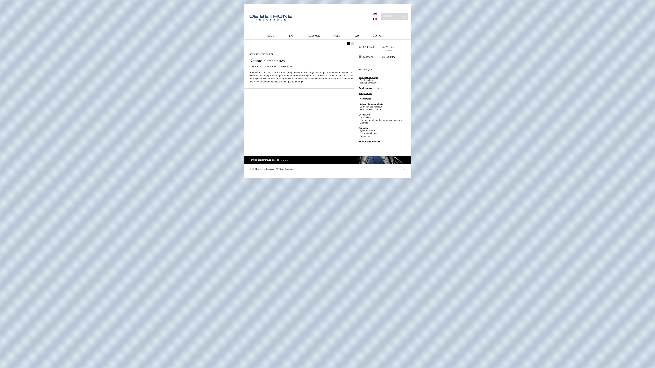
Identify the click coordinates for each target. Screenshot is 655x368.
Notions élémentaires (261, 54)
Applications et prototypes (371, 88)
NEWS (291, 35)
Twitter (390, 47)
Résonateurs (365, 99)
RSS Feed (368, 47)
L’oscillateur (364, 115)
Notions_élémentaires (369, 141)
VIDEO (336, 35)
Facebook (368, 56)
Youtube (390, 56)
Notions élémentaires (267, 60)
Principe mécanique (368, 77)
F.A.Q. (356, 35)
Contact (378, 35)
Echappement (365, 93)
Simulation (364, 128)
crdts (404, 169)
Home (270, 35)
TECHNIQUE (313, 35)
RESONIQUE (257, 66)
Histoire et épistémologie (371, 104)
